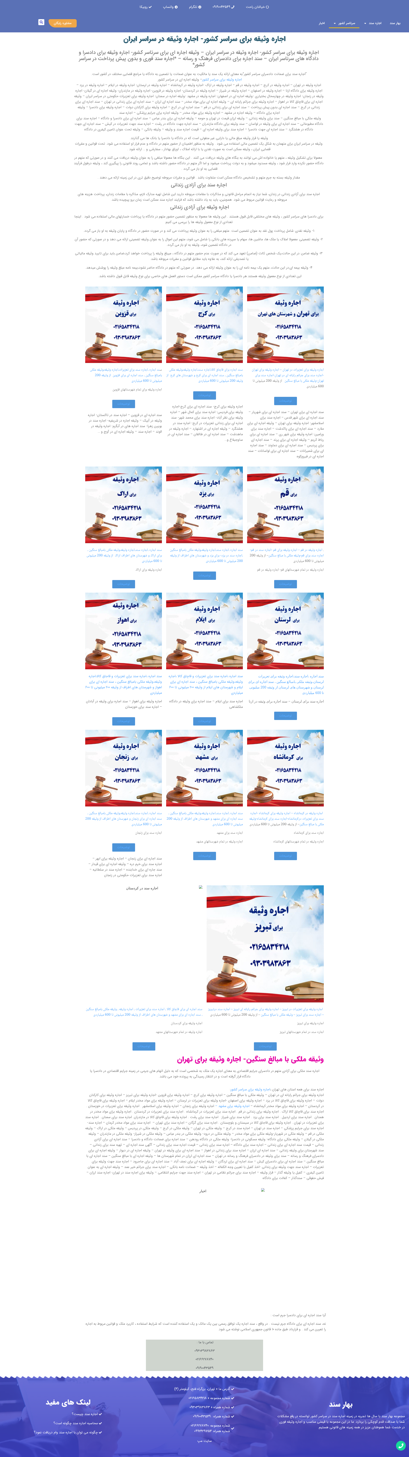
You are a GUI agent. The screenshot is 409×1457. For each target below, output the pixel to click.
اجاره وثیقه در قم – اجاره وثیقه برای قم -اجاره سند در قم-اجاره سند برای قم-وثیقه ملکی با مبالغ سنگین (287, 553)
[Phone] (401, 1446)
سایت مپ (204, 1441)
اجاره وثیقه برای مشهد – (232, 1106)
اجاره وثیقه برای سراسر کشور (222, 79)
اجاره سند (375, 23)
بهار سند (395, 23)
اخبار (322, 23)
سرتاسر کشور (346, 23)
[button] (41, 22)
